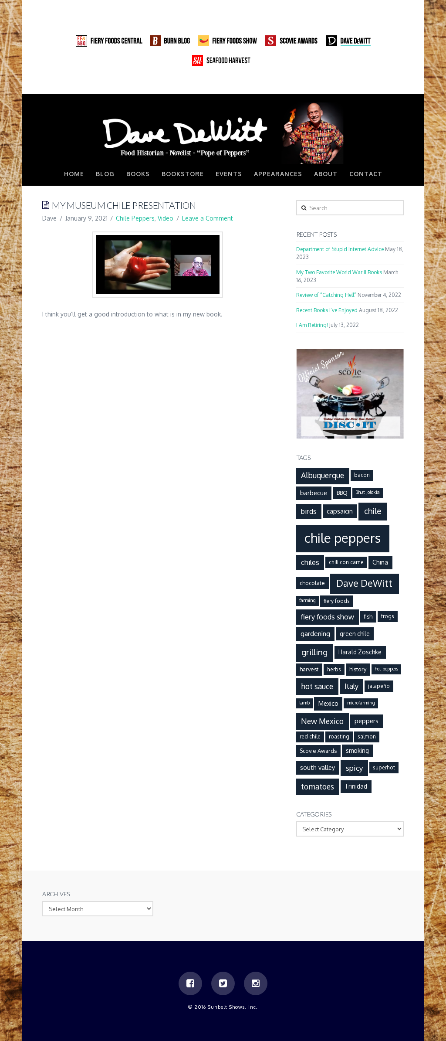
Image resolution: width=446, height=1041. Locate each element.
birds (309, 511)
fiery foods (337, 601)
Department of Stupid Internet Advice (340, 249)
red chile (310, 736)
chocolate (312, 582)
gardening (315, 633)
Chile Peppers (135, 218)
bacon (362, 475)
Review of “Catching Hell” (326, 295)
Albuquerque (322, 475)
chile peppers (342, 538)
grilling (314, 652)
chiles (310, 562)
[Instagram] (397, 85)
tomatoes (317, 786)
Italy (351, 686)
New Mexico (322, 721)
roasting (339, 736)
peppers (366, 721)
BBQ (342, 492)
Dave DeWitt (364, 583)
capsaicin (340, 511)
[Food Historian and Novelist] (223, 132)
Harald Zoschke (360, 652)
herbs (334, 669)
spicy (354, 767)
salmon (367, 736)
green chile (355, 633)
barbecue (313, 493)
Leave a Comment (207, 218)
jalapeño (379, 686)
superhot (384, 767)
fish (368, 616)
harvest (309, 669)
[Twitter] (380, 85)
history (357, 669)
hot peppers (386, 669)
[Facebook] (364, 85)
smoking (357, 750)
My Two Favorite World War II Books (339, 272)
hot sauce (317, 686)
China (380, 562)
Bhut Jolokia (367, 492)
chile (372, 511)
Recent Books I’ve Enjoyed (327, 310)
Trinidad (356, 786)
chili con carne (346, 562)
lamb (304, 703)
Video (165, 218)
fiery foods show (327, 616)
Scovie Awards (318, 750)
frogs (387, 616)
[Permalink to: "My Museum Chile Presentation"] (158, 264)
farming (307, 600)
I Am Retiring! (312, 325)
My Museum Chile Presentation (124, 205)
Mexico (328, 703)
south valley (317, 767)
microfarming (361, 703)
